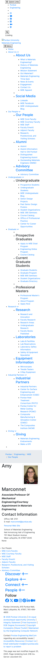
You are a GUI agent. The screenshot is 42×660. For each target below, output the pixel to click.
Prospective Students (29, 185)
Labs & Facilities (27, 341)
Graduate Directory (28, 281)
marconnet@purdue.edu (21, 522)
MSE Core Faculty (28, 119)
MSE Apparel (26, 90)
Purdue (13, 5)
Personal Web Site (12, 525)
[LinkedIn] (11, 21)
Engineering (15, 7)
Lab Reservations (28, 344)
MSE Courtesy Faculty (30, 122)
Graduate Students (28, 270)
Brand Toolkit (21, 628)
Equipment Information (25, 360)
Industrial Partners (16, 375)
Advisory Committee (24, 168)
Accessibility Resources (14, 641)
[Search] (7, 32)
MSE (29, 454)
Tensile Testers (26, 369)
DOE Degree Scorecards (14, 625)
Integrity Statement (12, 622)
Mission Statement (28, 70)
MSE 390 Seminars (28, 212)
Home (10, 49)
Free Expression (29, 622)
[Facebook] (11, 19)
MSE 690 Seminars (28, 275)
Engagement (26, 84)
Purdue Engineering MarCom (24, 635)
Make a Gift (25, 444)
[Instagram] (11, 13)
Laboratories (26, 337)
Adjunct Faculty (27, 130)
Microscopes (26, 366)
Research (12, 306)
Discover (13, 574)
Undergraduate (15, 177)
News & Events (27, 82)
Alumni (21, 142)
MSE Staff (24, 124)
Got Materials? (26, 73)
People (11, 590)
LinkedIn (24, 100)
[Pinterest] (24, 601)
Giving (11, 431)
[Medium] (11, 24)
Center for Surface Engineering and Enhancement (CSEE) (29, 392)
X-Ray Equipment (28, 372)
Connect (13, 584)
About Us (12, 52)
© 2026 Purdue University (15, 617)
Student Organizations (30, 210)
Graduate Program (28, 273)
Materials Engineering (11, 43)
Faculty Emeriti (27, 127)
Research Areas (27, 322)
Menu (8, 46)
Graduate (12, 229)
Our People (13, 111)
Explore (12, 579)
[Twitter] (11, 601)
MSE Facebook (27, 103)
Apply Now (25, 304)
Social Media (26, 96)
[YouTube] (11, 16)
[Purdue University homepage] (10, 40)
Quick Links (13, 2)
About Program (27, 301)
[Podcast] (11, 27)
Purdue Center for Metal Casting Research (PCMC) (28, 409)
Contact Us (25, 87)
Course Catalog (27, 215)
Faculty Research (27, 320)
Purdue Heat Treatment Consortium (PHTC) (29, 400)
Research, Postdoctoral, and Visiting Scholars (28, 136)
